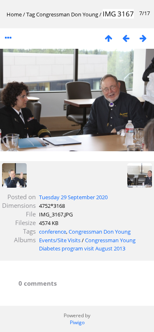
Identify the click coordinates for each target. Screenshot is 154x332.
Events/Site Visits (59, 240)
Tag (30, 14)
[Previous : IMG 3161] (125, 37)
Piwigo (77, 322)
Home (14, 14)
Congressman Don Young (67, 14)
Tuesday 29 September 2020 (73, 197)
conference (52, 231)
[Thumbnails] (108, 37)
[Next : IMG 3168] (143, 37)
